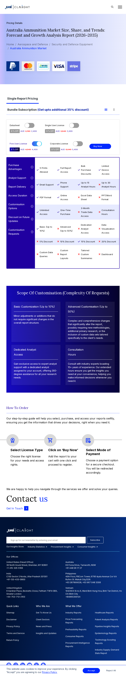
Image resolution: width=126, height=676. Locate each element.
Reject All (111, 670)
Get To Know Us (44, 612)
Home (10, 44)
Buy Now (98, 146)
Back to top (8, 663)
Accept (91, 670)
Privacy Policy (13, 626)
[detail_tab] (116, 109)
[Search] (112, 7)
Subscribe (95, 540)
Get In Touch (14, 508)
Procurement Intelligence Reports (77, 645)
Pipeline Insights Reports (107, 626)
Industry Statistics (36, 547)
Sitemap (10, 612)
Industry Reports (73, 612)
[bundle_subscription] (50, 109)
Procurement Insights (61, 547)
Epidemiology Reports (106, 633)
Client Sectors (43, 619)
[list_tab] (108, 109)
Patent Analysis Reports (106, 619)
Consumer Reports (74, 636)
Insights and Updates (46, 633)
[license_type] (24, 98)
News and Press (44, 626)
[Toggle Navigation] (119, 7)
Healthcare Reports (104, 612)
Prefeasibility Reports (75, 629)
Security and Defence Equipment (72, 44)
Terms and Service (15, 633)
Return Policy (12, 640)
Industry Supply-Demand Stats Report (107, 651)
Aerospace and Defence (33, 44)
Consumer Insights (86, 547)
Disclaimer (11, 619)
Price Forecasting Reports (73, 621)
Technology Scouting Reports (105, 641)
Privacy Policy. (49, 672)
